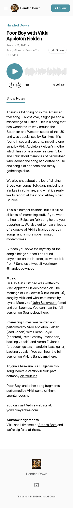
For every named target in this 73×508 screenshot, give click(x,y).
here (44, 312)
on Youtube (28, 376)
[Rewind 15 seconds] (11, 85)
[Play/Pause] (14, 71)
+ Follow (61, 8)
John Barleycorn (44, 303)
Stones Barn (47, 425)
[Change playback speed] (27, 85)
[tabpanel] (36, 273)
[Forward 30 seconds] (18, 85)
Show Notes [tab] (15, 98)
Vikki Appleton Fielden (35, 146)
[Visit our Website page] (36, 485)
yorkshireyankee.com (22, 410)
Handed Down (30, 8)
